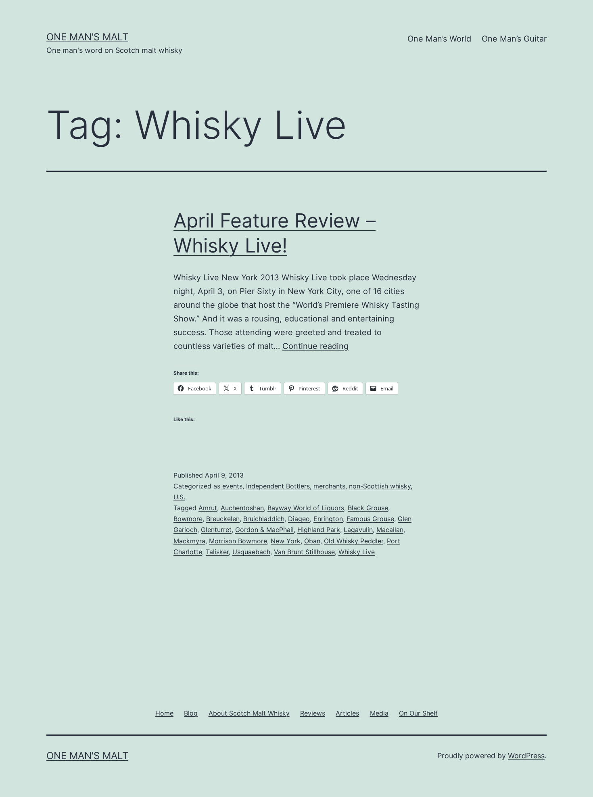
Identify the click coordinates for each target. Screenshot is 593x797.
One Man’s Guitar (514, 39)
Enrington (328, 519)
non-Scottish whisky (380, 486)
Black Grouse (368, 508)
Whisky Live (356, 552)
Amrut (207, 508)
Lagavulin (358, 530)
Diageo (299, 519)
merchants (329, 486)
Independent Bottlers (278, 486)
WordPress (526, 755)
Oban (312, 541)
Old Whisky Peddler (353, 541)
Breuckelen (223, 519)
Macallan (389, 530)
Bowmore (188, 519)
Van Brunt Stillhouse (304, 552)
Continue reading (315, 346)
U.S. (179, 497)
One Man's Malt (87, 37)
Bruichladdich (263, 519)
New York (286, 541)
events (232, 486)
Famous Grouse (370, 519)
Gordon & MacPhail (264, 530)
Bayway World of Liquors (305, 508)
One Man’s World (439, 39)
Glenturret (216, 530)
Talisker (217, 552)
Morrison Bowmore (238, 541)
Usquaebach (251, 552)
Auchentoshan (242, 508)
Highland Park (318, 530)
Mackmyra (189, 541)
